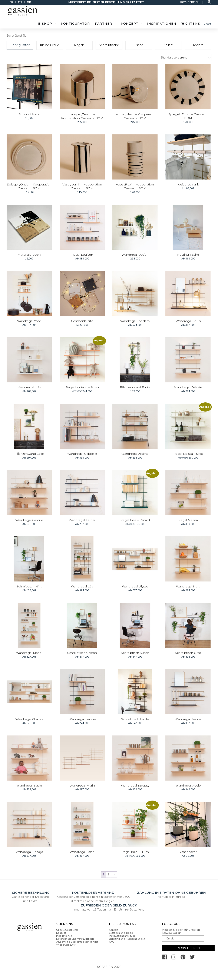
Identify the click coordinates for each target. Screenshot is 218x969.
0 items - (197, 24)
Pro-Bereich (189, 2)
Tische (138, 45)
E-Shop (45, 24)
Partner (103, 24)
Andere (198, 45)
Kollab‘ (168, 45)
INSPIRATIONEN (161, 24)
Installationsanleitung (122, 936)
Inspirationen (64, 936)
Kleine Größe (49, 45)
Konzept (129, 24)
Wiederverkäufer (65, 944)
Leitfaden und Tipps (121, 933)
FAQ (111, 941)
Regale (79, 45)
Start (10, 36)
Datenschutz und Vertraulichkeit (75, 938)
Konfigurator (75, 24)
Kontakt (113, 930)
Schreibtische (109, 45)
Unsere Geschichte (67, 930)
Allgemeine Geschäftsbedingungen (77, 941)
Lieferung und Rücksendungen (127, 938)
